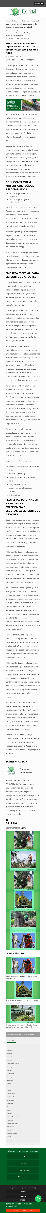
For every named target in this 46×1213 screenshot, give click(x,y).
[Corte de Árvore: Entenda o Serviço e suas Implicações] (23, 966)
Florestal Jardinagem (25, 59)
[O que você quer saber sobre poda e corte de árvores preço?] (23, 990)
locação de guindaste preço (14, 36)
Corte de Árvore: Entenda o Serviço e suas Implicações (22, 978)
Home (23, 1156)
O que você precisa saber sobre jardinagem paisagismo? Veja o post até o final (22, 1026)
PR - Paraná (11, 1040)
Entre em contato (23, 1170)
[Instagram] (7, 820)
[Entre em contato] (23, 104)
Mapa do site (23, 1177)
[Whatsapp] (38, 1198)
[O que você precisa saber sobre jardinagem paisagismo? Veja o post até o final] (23, 1014)
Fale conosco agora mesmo (23, 1210)
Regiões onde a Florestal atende (20, 1034)
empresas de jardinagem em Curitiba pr (18, 33)
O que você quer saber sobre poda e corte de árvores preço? (22, 1002)
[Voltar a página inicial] (23, 12)
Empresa (23, 1163)
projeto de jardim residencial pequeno (17, 38)
